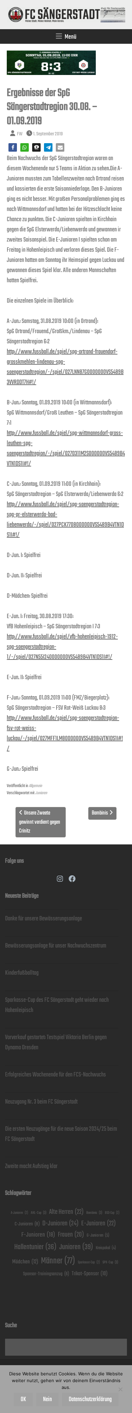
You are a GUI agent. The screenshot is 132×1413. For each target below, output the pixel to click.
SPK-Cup (110, 1262)
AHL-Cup (38, 1213)
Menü (70, 36)
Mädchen (25, 1262)
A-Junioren (19, 1213)
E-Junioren (98, 1223)
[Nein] (120, 1389)
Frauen (71, 1234)
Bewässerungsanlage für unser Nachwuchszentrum (55, 945)
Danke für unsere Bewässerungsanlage (43, 918)
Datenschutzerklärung (90, 1399)
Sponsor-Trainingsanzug (46, 1274)
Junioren (41, 793)
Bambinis (100, 813)
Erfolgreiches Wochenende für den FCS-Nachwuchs (55, 1074)
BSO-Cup (112, 1213)
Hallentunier (35, 1247)
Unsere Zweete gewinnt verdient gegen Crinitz (39, 822)
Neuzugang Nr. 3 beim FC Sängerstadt (41, 1102)
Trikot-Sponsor (90, 1274)
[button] (12, 147)
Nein (47, 1399)
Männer (58, 1261)
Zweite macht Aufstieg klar (31, 1166)
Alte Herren (66, 1212)
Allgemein (35, 785)
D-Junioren (60, 1223)
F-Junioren (38, 1234)
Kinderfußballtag (22, 973)
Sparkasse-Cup (89, 1262)
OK (23, 1399)
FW (19, 134)
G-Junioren (98, 1235)
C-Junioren (27, 1224)
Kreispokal (106, 1248)
